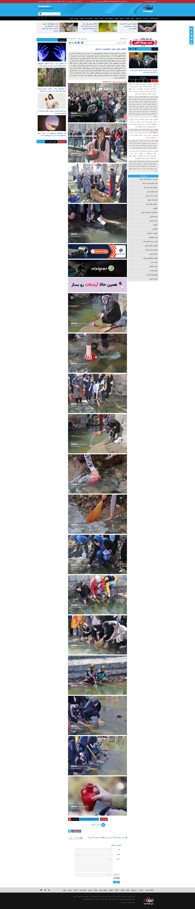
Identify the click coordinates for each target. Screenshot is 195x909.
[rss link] (49, 890)
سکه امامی (154, 262)
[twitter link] (41, 890)
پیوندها (70, 1)
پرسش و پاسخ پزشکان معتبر (148, 179)
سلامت (82, 18)
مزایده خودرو (153, 254)
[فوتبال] (191, 35)
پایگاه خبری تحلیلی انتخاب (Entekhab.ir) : (114, 82)
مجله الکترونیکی (95, 896)
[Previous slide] (135, 48)
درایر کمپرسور (153, 220)
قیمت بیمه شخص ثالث (150, 241)
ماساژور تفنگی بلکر (151, 204)
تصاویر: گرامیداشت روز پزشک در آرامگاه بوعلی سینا (144, 71)
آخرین (119, 42)
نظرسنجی (40, 1)
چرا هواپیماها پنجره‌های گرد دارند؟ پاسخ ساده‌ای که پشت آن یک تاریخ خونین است (52, 134)
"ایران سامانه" (123, 902)
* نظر (118, 859)
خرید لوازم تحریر (152, 191)
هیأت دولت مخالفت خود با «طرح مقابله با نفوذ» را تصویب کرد (142, 131)
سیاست (145, 18)
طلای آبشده (153, 270)
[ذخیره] (76, 42)
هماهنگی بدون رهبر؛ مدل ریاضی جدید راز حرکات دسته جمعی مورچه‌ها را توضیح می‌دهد (89, 27)
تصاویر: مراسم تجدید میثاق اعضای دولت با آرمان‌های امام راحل (142, 136)
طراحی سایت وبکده (151, 250)
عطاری (155, 208)
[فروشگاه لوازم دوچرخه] (97, 268)
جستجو (80, 896)
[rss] (45, 18)
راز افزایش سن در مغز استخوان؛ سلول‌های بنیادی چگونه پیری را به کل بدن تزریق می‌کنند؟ (52, 64)
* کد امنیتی (117, 874)
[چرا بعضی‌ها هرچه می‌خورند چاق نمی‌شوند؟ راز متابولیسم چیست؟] (52, 101)
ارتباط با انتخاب (78, 1)
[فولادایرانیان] (97, 251)
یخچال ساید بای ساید (150, 187)
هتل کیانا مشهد (152, 200)
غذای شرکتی (153, 216)
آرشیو (75, 896)
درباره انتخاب (131, 896)
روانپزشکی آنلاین (152, 275)
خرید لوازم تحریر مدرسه (150, 183)
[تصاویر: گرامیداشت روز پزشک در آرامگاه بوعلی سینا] (143, 60)
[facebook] (72, 831)
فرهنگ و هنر (109, 18)
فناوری (116, 18)
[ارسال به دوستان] (73, 42)
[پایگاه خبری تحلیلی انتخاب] (149, 9)
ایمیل (118, 854)
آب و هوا (64, 1)
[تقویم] (191, 39)
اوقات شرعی (57, 1)
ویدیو (76, 18)
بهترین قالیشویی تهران (150, 258)
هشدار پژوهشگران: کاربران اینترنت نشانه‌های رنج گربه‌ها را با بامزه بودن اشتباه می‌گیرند (50, 27)
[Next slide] (130, 48)
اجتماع (122, 18)
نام (119, 849)
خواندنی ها (89, 18)
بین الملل (138, 18)
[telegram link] (45, 890)
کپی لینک (104, 819)
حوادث (101, 18)
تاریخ (132, 18)
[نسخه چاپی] (70, 42)
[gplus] (76, 831)
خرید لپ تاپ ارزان (151, 196)
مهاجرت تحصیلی (152, 233)
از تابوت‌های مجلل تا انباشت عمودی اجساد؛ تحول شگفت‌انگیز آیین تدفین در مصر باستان (52, 90)
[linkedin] (79, 831)
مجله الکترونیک (49, 1)
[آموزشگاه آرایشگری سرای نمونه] (97, 285)
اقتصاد (127, 18)
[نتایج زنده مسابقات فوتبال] (191, 42)
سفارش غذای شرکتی (151, 245)
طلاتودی (154, 229)
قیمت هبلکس (153, 237)
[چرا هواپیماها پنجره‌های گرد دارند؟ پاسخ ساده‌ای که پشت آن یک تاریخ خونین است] (52, 123)
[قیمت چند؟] (191, 32)
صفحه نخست (153, 18)
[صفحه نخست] (191, 28)
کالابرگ (155, 225)
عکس (71, 18)
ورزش (96, 18)
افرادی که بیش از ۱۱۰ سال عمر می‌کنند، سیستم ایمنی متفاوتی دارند (128, 26)
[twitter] (38, 18)
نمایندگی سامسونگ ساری (149, 212)
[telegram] (42, 18)
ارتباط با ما (123, 896)
